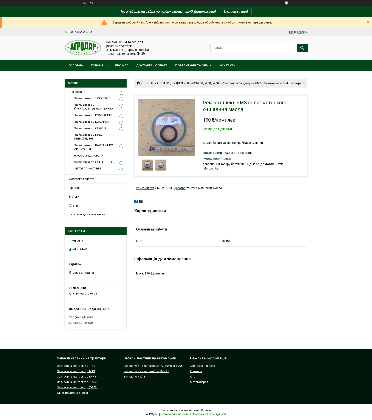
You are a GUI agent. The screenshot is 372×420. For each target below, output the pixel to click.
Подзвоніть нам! (235, 11)
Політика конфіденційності (209, 414)
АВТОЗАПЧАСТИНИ (87, 168)
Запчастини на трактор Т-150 (76, 382)
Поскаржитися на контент (175, 414)
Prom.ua (206, 410)
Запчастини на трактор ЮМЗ (76, 376)
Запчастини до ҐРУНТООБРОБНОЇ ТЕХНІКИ (93, 106)
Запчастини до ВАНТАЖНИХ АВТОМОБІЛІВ (93, 147)
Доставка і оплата (151, 65)
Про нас (122, 65)
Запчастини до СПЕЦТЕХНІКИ (94, 162)
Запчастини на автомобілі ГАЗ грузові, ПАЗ (153, 365)
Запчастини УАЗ (134, 376)
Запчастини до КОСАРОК (91, 121)
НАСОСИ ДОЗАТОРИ (88, 155)
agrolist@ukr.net (83, 316)
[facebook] (136, 202)
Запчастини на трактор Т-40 (76, 365)
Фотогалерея (199, 382)
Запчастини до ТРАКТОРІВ (92, 98)
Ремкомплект (145, 188)
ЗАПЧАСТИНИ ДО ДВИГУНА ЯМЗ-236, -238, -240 (184, 83)
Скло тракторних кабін (72, 392)
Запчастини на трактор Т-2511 (77, 387)
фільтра (180, 188)
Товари (97, 65)
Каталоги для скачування (87, 214)
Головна (75, 65)
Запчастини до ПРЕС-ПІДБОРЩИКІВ (89, 136)
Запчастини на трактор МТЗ (76, 371)
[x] (141, 202)
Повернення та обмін (193, 65)
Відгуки (74, 196)
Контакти (227, 65)
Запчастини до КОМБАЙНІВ (93, 115)
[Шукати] (302, 48)
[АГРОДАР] (83, 54)
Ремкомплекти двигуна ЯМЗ (241, 83)
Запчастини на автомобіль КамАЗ (146, 371)
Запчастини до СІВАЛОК (90, 128)
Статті (73, 205)
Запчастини (77, 92)
